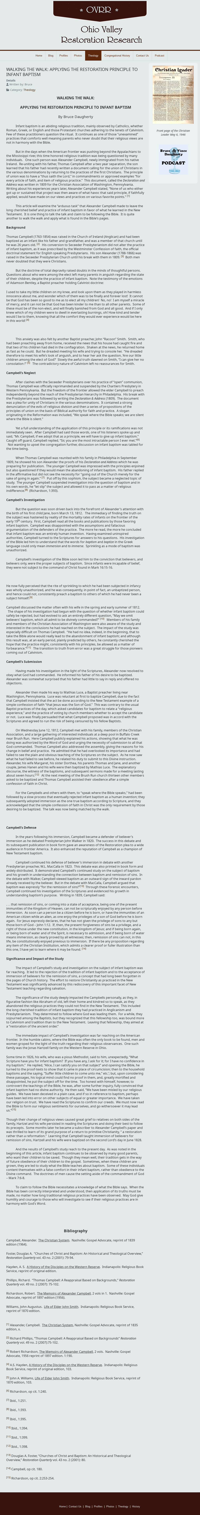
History (136, 1506)
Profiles (63, 55)
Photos (78, 55)
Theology (93, 55)
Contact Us (142, 55)
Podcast (159, 55)
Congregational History (117, 55)
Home (39, 55)
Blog (50, 55)
